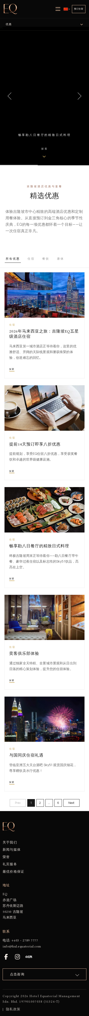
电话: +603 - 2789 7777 (20, 940)
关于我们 (10, 842)
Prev (18, 803)
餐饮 (45, 259)
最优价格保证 (13, 871)
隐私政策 (13, 1009)
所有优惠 (13, 259)
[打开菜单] (58, 9)
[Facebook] (6, 956)
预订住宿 (78, 9)
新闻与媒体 (12, 849)
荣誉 (6, 857)
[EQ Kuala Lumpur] (10, 9)
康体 (60, 259)
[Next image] (79, 96)
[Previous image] (9, 96)
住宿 (31, 259)
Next (71, 803)
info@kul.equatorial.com (22, 946)
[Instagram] (17, 956)
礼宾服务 (10, 864)
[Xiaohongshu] (28, 956)
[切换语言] (66, 9)
